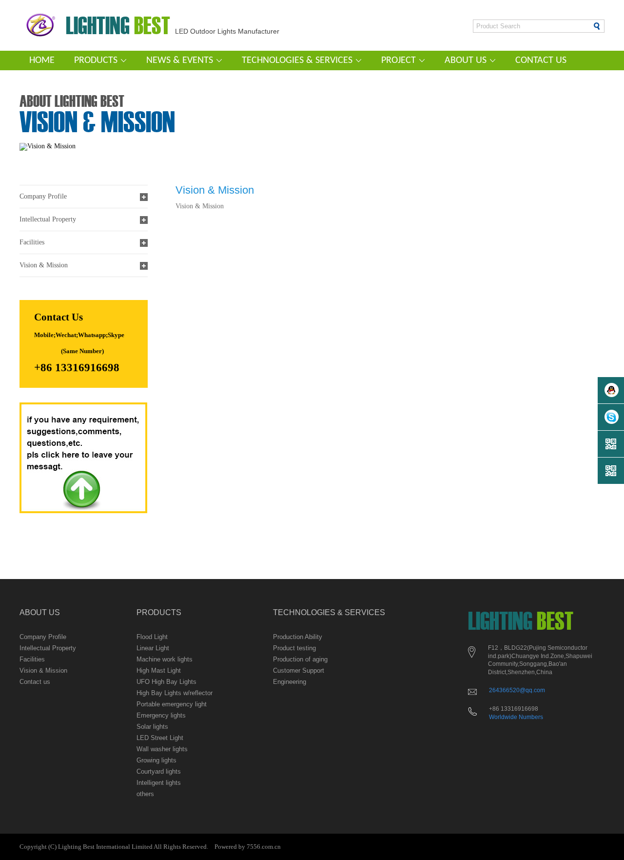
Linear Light (152, 648)
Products (95, 60)
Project (398, 60)
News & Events (179, 60)
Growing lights (156, 760)
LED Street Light (159, 738)
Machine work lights (164, 659)
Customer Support (298, 670)
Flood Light (152, 637)
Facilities (32, 659)
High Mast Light (158, 670)
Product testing (294, 648)
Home (42, 60)
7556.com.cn (264, 846)
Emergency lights (161, 715)
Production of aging (300, 659)
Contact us (540, 60)
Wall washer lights (162, 749)
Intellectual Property (48, 648)
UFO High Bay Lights (166, 682)
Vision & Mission (43, 670)
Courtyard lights (158, 771)
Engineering (289, 682)
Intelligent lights (158, 783)
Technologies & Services (297, 60)
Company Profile (43, 637)
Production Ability (297, 637)
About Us (466, 60)
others (145, 794)
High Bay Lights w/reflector (174, 693)
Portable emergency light (171, 704)
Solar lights (152, 726)
